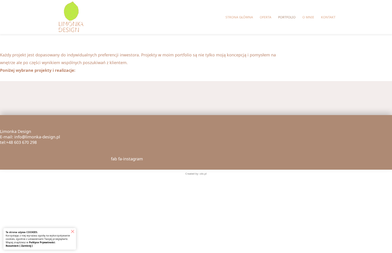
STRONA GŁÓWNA (239, 17)
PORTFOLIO (287, 17)
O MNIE (308, 17)
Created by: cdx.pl (196, 173)
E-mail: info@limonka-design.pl (30, 137)
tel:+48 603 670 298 (18, 142)
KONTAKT (328, 17)
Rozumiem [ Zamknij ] (19, 245)
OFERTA (265, 17)
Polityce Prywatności (42, 242)
